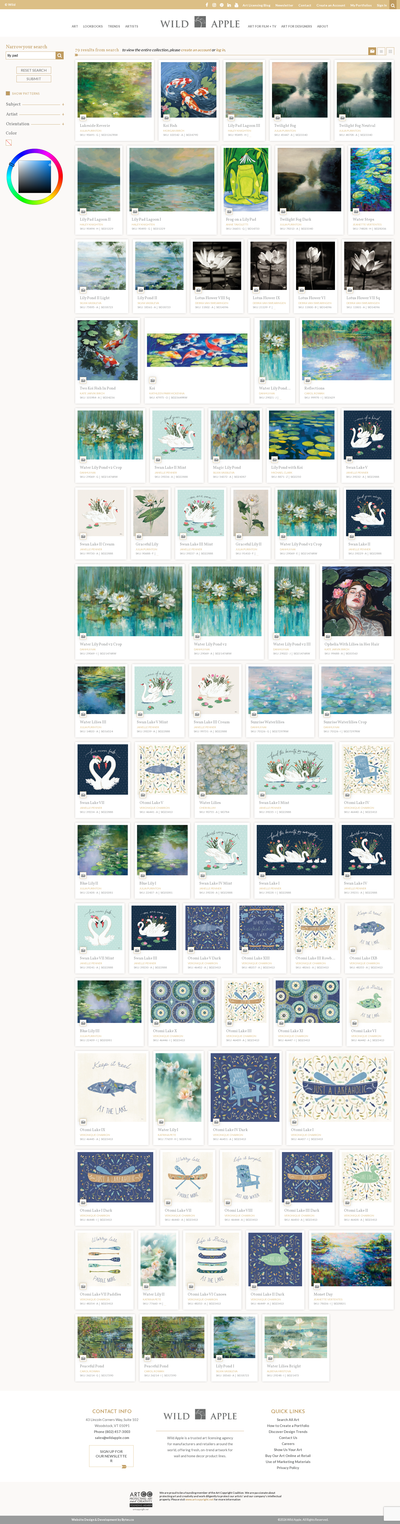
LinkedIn (228, 4)
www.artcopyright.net (199, 1499)
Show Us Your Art (288, 1450)
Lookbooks (93, 26)
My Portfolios (361, 5)
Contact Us (288, 1438)
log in (220, 50)
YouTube (236, 4)
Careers (288, 1444)
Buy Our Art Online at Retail (288, 1456)
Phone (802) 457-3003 (112, 1432)
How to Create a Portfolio (288, 1426)
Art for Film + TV (262, 26)
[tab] (34, 104)
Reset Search (34, 70)
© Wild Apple (10, 8)
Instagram (214, 4)
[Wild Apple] (200, 21)
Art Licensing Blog (256, 5)
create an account (196, 50)
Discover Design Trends (288, 1432)
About (322, 26)
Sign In (382, 5)
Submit (34, 78)
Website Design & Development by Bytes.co (103, 1519)
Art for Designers (296, 26)
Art (75, 26)
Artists (131, 26)
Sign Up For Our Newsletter (111, 1456)
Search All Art (288, 1420)
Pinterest (221, 4)
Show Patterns (26, 93)
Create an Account (330, 5)
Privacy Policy (288, 1468)
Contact (304, 5)
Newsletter (284, 5)
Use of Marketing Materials (288, 1462)
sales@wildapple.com (112, 1438)
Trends (114, 26)
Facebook (206, 4)
